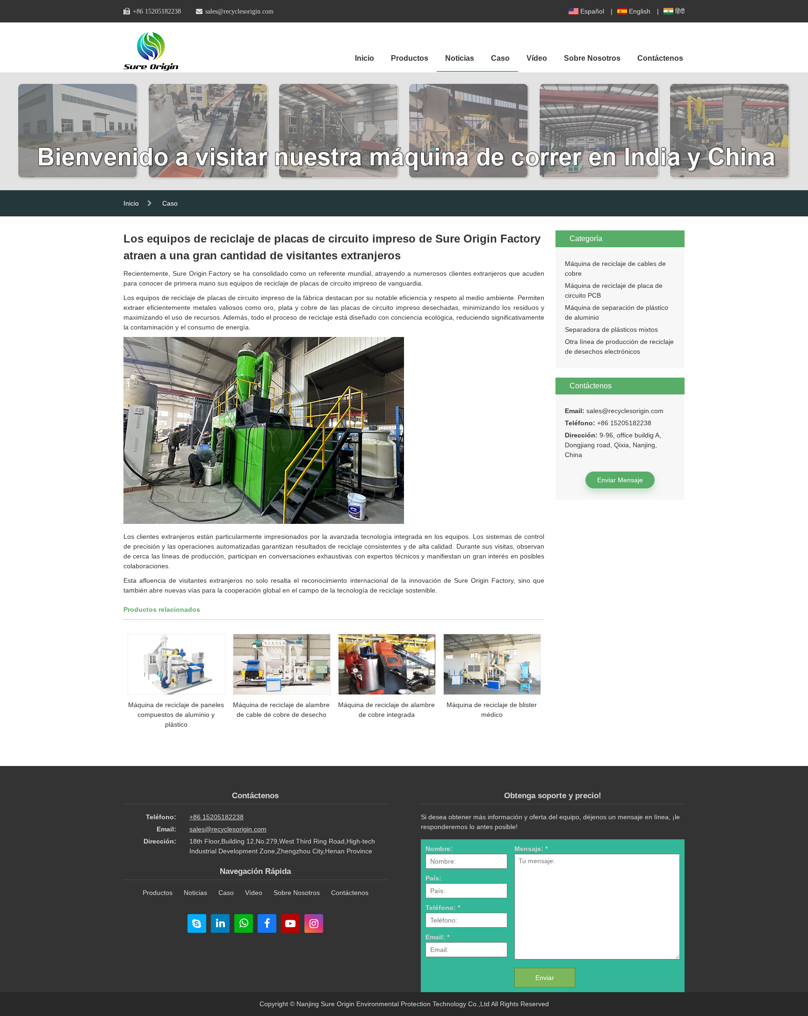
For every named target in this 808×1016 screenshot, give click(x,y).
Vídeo (537, 58)
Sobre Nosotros (592, 58)
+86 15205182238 (157, 11)
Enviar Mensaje (620, 480)
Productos (409, 58)
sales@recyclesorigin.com (239, 11)
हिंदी (680, 11)
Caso (500, 58)
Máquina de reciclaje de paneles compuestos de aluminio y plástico (176, 714)
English (639, 11)
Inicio (364, 58)
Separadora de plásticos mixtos (611, 329)
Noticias (459, 58)
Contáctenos (660, 58)
